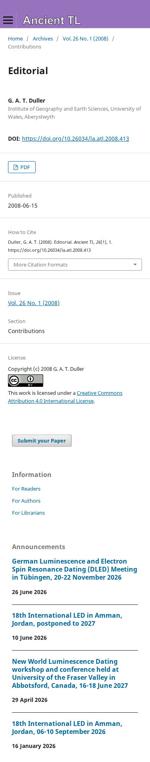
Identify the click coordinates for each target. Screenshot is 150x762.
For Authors (26, 500)
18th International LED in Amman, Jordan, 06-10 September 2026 (67, 727)
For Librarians (28, 512)
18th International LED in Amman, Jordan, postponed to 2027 (67, 619)
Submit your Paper (42, 440)
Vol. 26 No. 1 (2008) (85, 38)
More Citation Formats (41, 264)
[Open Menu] (8, 20)
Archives (43, 38)
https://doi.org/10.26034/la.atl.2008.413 (75, 138)
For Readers (26, 488)
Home (15, 38)
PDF (24, 167)
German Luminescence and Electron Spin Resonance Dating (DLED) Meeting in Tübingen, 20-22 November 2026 (74, 569)
